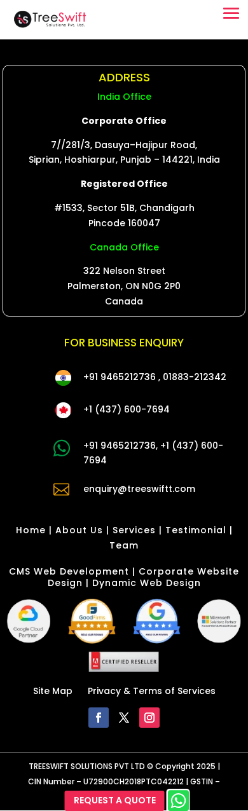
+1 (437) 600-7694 (126, 409)
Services (134, 530)
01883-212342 (194, 377)
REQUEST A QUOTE (115, 800)
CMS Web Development (69, 571)
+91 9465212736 (119, 377)
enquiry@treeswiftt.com (139, 488)
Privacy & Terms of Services (152, 691)
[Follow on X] (124, 717)
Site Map (52, 691)
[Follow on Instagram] (149, 717)
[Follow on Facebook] (98, 717)
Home (31, 530)
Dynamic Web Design (146, 582)
